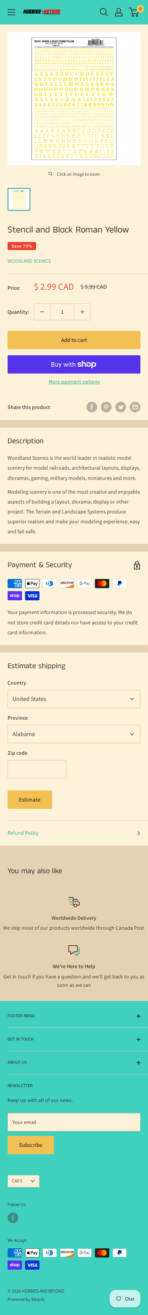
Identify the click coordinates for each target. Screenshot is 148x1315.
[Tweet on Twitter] (120, 407)
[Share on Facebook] (92, 407)
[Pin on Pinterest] (106, 407)
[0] (134, 12)
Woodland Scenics (29, 261)
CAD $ (17, 1181)
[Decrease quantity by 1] (42, 312)
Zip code (17, 752)
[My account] (119, 12)
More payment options (74, 381)
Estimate (30, 799)
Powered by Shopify (26, 1299)
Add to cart (74, 339)
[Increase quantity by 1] (82, 312)
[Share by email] (135, 407)
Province (18, 717)
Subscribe (31, 1144)
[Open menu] (11, 12)
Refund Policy (23, 832)
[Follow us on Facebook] (13, 1217)
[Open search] (104, 12)
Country (17, 682)
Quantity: (18, 311)
